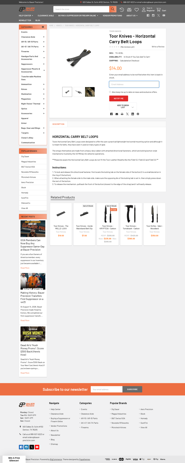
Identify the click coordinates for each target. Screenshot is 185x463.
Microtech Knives (28, 177)
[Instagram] (153, 15)
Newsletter (25, 20)
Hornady (24, 192)
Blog (37, 20)
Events (24, 32)
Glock (23, 187)
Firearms (25, 51)
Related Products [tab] (63, 197)
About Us (130, 15)
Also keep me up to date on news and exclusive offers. (134, 92)
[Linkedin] (132, 114)
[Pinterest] (138, 114)
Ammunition (26, 84)
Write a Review (158, 46)
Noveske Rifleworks (30, 172)
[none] (78, 57)
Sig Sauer (25, 156)
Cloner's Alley (27, 138)
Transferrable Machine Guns (31, 78)
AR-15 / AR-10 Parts (29, 42)
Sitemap (54, 444)
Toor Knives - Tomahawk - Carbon (131, 227)
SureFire (24, 198)
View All (24, 208)
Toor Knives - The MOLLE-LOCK (61, 227)
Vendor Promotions (112, 15)
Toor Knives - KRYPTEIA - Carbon (108, 227)
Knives (24, 89)
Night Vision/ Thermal (30, 103)
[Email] (117, 114)
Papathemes (84, 459)
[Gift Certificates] (130, 10)
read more (25, 268)
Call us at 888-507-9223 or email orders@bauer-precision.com (33, 437)
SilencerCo (25, 203)
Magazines (26, 99)
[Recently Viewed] (122, 10)
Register (151, 10)
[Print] (122, 114)
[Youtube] (164, 15)
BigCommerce (56, 459)
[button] (123, 106)
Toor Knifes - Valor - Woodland (154, 227)
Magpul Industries (28, 161)
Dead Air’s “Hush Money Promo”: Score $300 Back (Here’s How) (32, 350)
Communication (28, 142)
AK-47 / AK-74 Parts (30, 46)
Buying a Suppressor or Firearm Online (77, 15)
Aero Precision (27, 182)
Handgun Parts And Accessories (29, 57)
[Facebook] (148, 15)
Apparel (24, 118)
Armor (24, 123)
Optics (24, 108)
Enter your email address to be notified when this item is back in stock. (136, 76)
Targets (25, 133)
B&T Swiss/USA (28, 166)
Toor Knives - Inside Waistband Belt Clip (84, 227)
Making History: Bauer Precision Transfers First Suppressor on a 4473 (32, 297)
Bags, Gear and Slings (30, 128)
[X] (158, 15)
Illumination (26, 94)
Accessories (26, 113)
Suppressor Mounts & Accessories (30, 70)
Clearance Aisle (46, 15)
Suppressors (26, 64)
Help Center (25, 15)
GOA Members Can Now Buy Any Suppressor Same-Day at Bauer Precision (32, 245)
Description (58, 124)
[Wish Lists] (137, 10)
